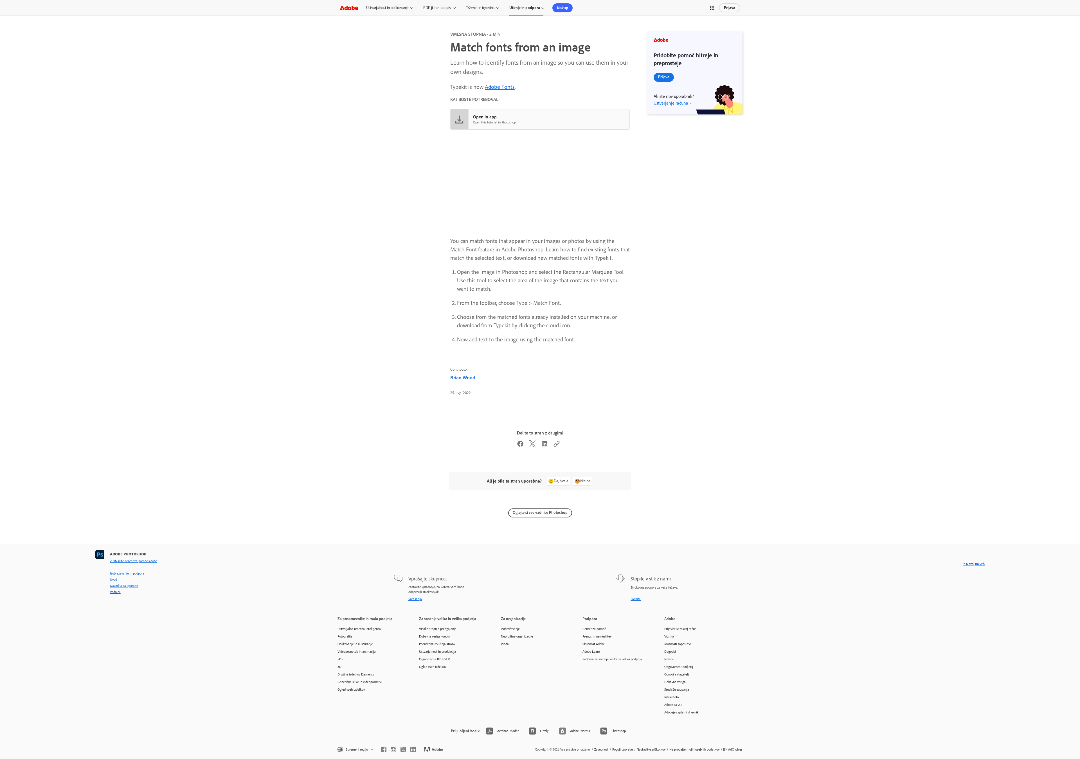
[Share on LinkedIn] (544, 445)
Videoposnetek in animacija (357, 652)
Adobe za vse (673, 705)
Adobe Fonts (500, 87)
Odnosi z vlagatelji (677, 674)
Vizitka (669, 636)
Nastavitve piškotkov (651, 749)
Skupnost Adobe (593, 644)
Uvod (113, 580)
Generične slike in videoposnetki (360, 682)
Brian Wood (462, 378)
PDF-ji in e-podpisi (437, 7)
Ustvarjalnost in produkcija (437, 652)
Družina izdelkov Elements (356, 674)
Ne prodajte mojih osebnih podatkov (694, 749)
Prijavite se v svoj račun (680, 629)
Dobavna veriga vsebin (434, 636)
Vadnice (115, 592)
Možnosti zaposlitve (678, 644)
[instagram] (393, 749)
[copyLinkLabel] (556, 445)
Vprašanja (415, 599)
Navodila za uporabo (124, 586)
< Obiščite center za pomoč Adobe (133, 561)
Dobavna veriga (675, 682)
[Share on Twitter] (532, 445)
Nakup (562, 7)
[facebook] (383, 749)
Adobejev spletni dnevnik (681, 712)
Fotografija (345, 636)
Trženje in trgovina (480, 7)
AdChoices (735, 749)
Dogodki (670, 652)
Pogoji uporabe (622, 749)
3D (339, 667)
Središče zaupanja (676, 690)
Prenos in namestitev (596, 636)
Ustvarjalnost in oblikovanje (387, 7)
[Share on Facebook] (520, 445)
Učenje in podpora (524, 7)
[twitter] (403, 749)
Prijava (729, 7)
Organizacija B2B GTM (434, 659)
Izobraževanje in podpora (127, 573)
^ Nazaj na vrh (974, 564)
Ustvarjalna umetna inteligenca (359, 629)
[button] (712, 7)
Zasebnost (601, 749)
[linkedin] (413, 749)
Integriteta (671, 697)
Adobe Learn (591, 652)
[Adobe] (349, 7)
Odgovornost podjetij (678, 667)
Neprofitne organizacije (517, 636)
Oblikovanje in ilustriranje (355, 644)
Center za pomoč (594, 629)
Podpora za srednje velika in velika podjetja (612, 659)
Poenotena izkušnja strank (437, 644)
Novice (669, 659)
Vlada (505, 644)
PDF (340, 659)
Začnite (636, 599)
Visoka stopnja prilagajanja (437, 629)
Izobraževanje (510, 629)
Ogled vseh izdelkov (351, 690)
